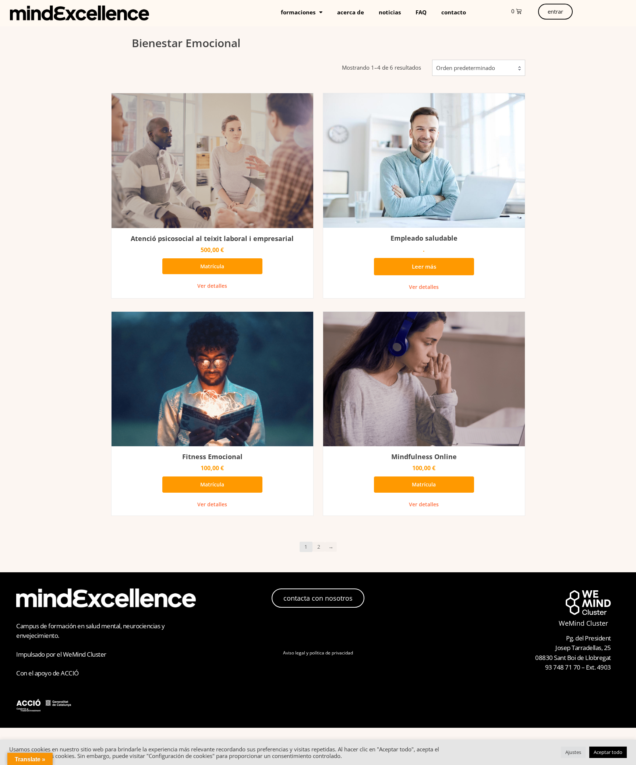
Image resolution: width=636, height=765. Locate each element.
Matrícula (212, 266)
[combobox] (478, 68)
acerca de (350, 12)
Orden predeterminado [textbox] (465, 67)
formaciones (298, 12)
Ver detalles (212, 285)
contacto (453, 12)
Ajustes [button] (573, 752)
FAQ (421, 12)
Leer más (424, 266)
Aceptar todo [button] (608, 752)
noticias (390, 12)
